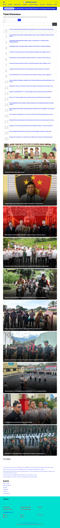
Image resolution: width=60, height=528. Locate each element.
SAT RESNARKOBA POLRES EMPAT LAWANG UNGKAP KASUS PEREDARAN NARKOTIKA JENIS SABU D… (31, 103)
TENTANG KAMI (6, 507)
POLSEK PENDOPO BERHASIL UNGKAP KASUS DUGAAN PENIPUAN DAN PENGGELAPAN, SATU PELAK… (31, 81)
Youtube (6, 517)
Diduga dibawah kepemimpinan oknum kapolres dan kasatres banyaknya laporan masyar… (32, 120)
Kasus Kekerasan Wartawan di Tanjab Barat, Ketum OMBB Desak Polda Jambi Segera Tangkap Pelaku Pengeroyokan (28, 467)
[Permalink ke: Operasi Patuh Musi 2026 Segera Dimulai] (30, 159)
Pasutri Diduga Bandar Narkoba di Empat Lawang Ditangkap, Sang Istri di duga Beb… (30, 131)
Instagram (41, 514)
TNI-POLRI (5, 491)
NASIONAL (5, 487)
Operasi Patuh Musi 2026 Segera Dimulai (15, 172)
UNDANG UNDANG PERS (26, 507)
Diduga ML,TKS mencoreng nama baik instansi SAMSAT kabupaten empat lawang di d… (31, 125)
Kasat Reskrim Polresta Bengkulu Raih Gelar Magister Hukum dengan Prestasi (20, 475)
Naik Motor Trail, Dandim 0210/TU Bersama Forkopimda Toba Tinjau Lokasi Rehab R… (26, 297)
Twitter (23, 514)
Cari (4, 22)
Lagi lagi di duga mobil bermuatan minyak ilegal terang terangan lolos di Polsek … (29, 69)
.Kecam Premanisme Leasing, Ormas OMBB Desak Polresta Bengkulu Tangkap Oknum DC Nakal (23, 469)
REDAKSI (40, 507)
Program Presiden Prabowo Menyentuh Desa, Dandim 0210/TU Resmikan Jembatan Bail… (27, 266)
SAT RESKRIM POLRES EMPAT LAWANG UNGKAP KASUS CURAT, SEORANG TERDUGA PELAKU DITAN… (31, 35)
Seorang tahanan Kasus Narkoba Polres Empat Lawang (18, 422)
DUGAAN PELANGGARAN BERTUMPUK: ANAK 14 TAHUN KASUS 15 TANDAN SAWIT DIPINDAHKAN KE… (29, 41)
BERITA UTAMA (6, 483)
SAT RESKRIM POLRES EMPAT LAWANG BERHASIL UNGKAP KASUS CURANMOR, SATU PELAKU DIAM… (31, 109)
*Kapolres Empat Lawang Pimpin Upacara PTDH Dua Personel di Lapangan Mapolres (25, 391)
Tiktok (23, 517)
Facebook (7, 514)
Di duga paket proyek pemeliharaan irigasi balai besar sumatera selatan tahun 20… (30, 57)
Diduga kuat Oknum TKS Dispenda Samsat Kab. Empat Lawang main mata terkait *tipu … (31, 86)
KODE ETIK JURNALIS (7, 509)
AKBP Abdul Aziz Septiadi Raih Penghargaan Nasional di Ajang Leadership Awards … (26, 234)
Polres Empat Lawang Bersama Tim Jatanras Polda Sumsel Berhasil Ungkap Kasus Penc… (31, 114)
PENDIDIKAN (5, 489)
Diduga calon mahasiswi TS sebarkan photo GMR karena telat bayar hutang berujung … (31, 137)
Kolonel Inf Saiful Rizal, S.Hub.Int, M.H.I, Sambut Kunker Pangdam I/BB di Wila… (24, 359)
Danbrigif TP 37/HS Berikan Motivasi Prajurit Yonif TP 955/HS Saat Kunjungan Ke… (25, 453)
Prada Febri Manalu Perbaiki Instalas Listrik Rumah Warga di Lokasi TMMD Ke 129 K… (30, 63)
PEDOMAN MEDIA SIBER (26, 509)
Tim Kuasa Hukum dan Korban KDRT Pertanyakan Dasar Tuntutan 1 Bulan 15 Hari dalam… (31, 29)
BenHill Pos (19, 524)
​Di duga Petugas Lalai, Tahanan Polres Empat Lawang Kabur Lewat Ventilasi (24, 203)
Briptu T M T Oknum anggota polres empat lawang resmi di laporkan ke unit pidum (30, 97)
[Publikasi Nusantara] (30, 2)
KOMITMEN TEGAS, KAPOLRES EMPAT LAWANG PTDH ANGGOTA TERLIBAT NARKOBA (30, 46)
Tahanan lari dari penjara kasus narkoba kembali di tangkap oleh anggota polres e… (30, 52)
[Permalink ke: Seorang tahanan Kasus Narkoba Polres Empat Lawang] (30, 409)
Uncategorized (6, 493)
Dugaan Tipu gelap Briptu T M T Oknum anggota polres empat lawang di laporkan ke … (31, 91)
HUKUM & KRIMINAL (7, 485)
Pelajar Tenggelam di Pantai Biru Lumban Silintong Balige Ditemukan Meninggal (20, 476)
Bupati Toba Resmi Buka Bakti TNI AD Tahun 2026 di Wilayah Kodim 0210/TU (23, 328)
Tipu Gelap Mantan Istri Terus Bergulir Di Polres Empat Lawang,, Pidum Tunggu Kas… (30, 74)
